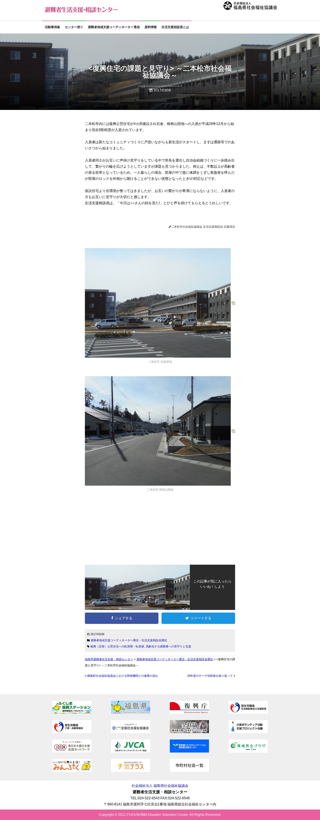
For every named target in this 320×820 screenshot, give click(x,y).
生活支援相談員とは (175, 27)
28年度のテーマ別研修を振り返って (210, 675)
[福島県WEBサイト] (130, 712)
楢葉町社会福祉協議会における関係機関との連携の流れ (122, 675)
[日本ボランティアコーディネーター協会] (130, 751)
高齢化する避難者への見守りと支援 (168, 646)
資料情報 (151, 27)
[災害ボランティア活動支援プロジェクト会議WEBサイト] (248, 732)
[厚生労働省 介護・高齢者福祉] (71, 732)
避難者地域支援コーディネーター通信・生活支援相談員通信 (129, 640)
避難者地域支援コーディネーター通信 (114, 27)
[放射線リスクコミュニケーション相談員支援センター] (189, 751)
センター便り (74, 27)
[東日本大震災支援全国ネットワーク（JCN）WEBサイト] (71, 751)
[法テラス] (130, 771)
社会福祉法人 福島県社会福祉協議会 (160, 786)
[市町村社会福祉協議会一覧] (189, 771)
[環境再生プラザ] (248, 751)
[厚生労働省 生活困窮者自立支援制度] (248, 712)
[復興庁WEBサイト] (189, 712)
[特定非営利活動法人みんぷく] (71, 771)
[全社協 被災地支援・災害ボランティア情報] (189, 732)
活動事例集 (52, 27)
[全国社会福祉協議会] (130, 732)
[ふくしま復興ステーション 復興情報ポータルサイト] (71, 712)
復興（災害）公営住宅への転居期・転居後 (117, 646)
